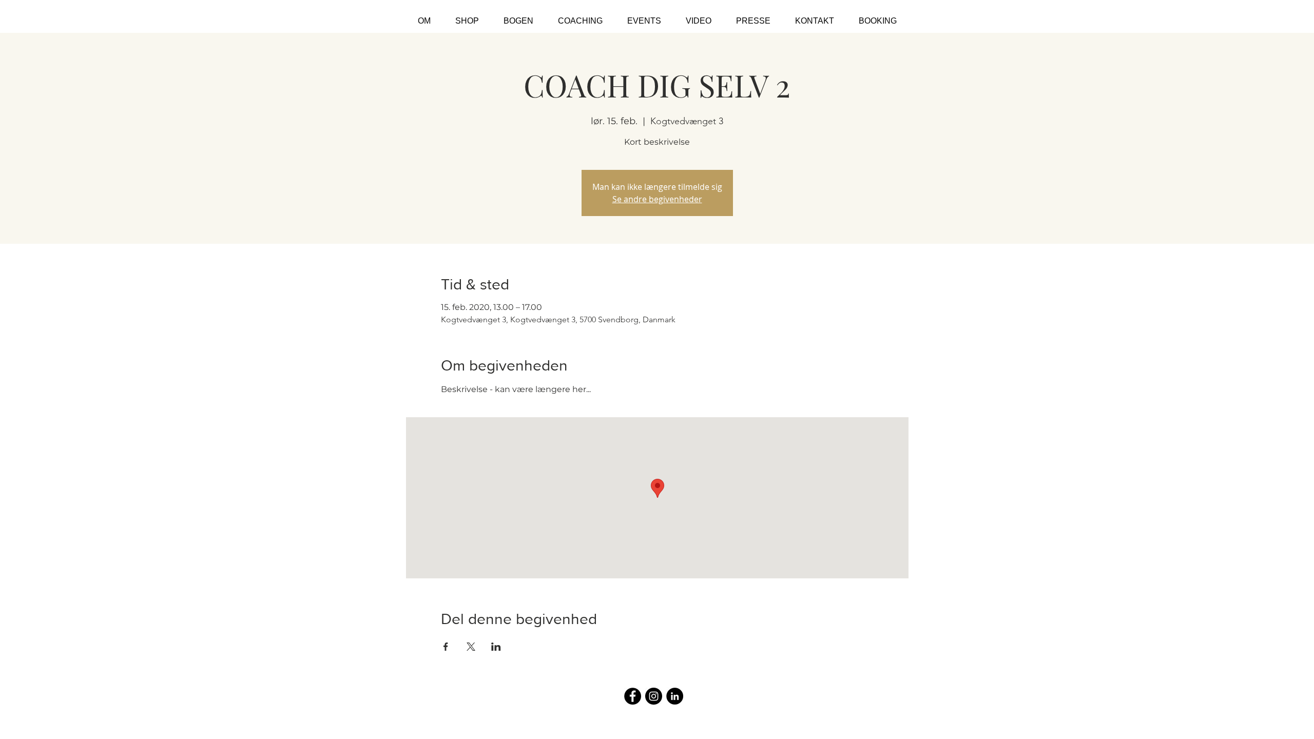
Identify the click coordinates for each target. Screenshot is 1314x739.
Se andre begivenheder (657, 199)
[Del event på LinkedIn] (496, 647)
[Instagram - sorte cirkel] (653, 696)
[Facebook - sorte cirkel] (632, 696)
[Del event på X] (471, 647)
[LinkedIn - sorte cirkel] (674, 696)
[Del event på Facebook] (446, 647)
